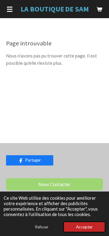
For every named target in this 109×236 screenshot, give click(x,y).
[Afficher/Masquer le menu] (9, 9)
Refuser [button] (41, 227)
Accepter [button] (84, 227)
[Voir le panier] (99, 9)
